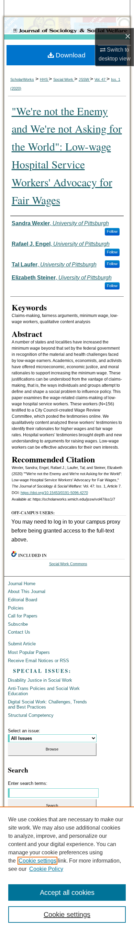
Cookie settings (37, 861)
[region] (67, 869)
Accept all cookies (67, 892)
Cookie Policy (46, 869)
